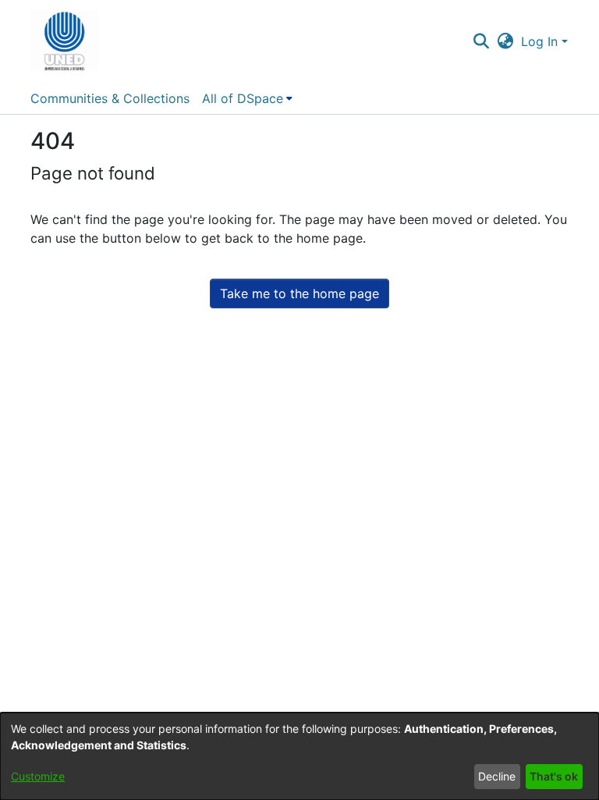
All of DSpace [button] (242, 98)
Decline (497, 776)
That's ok (554, 776)
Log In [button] (541, 41)
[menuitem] (247, 98)
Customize (38, 776)
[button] (64, 41)
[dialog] (299, 756)
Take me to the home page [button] (299, 293)
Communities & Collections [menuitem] (110, 98)
